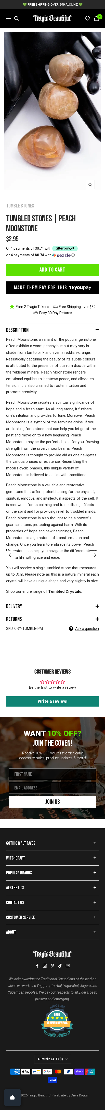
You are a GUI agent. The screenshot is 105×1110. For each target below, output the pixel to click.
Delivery (14, 606)
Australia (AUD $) (50, 1059)
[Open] (12, 1097)
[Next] (94, 555)
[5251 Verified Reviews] (52, 1007)
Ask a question (87, 629)
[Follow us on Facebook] (37, 966)
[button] (52, 255)
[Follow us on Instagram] (45, 966)
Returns (14, 619)
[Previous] (11, 555)
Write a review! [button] (53, 701)
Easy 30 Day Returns (55, 313)
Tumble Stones (20, 206)
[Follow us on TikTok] (60, 966)
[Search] (16, 18)
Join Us (52, 802)
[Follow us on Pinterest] (52, 966)
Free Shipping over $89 (77, 307)
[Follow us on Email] (68, 966)
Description (17, 330)
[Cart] (96, 18)
